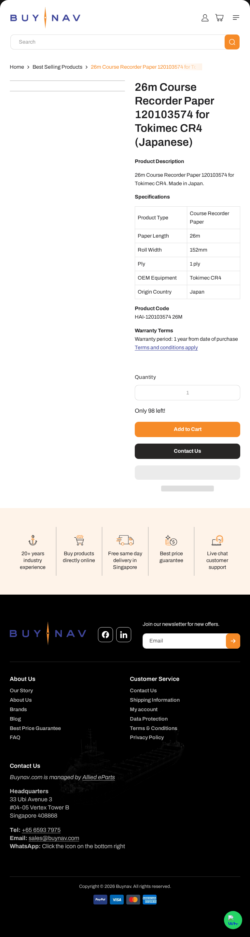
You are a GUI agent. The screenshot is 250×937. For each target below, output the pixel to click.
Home (17, 67)
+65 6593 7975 (41, 830)
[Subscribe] (233, 641)
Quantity (145, 377)
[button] (187, 472)
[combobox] (125, 42)
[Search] (232, 41)
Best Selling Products (57, 67)
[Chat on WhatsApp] (233, 920)
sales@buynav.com (54, 838)
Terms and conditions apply (166, 347)
